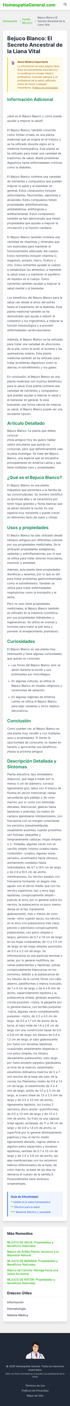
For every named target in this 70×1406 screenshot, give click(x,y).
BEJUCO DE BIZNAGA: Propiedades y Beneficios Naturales (32, 1262)
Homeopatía (10, 21)
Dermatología (16, 1308)
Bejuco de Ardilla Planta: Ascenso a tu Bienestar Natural (33, 1253)
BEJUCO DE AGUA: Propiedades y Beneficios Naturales (30, 1244)
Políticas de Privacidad (35, 1390)
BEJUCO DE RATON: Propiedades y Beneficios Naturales (31, 1281)
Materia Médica (17, 1315)
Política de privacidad (45, 87)
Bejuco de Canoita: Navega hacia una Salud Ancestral (32, 1272)
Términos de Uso (35, 1385)
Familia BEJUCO (27, 21)
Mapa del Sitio (35, 1395)
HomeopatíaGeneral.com (29, 5)
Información (15, 1302)
